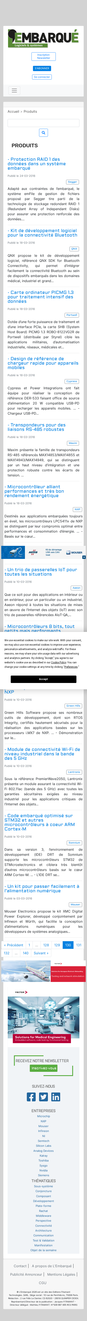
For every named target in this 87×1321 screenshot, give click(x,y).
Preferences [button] (71, 666)
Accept (43, 679)
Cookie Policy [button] (58, 662)
